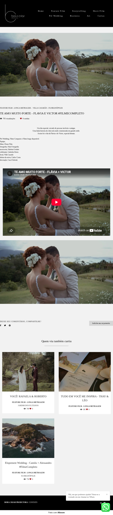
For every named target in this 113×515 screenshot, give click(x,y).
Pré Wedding (56, 16)
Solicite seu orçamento (101, 323)
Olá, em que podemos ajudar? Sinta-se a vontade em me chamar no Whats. (84, 495)
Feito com (56, 512)
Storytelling (79, 11)
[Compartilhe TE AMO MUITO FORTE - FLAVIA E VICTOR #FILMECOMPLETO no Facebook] (0, 325)
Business (75, 16)
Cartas (101, 16)
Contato (33, 502)
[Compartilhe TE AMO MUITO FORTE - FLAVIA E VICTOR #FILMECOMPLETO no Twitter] (5, 325)
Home (41, 11)
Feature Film (58, 11)
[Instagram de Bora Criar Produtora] (101, 503)
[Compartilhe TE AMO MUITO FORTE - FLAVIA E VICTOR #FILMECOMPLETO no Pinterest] (10, 325)
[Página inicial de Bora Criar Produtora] (15, 13)
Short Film (99, 11)
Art (88, 16)
